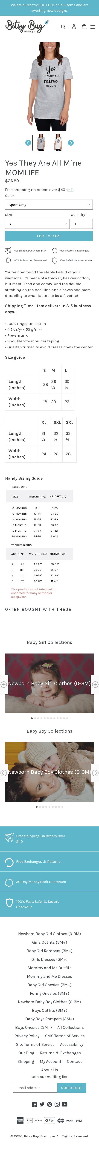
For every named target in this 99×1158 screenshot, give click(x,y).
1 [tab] (32, 718)
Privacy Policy (27, 1035)
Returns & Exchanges (60, 1052)
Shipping (25, 1061)
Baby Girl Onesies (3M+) (49, 984)
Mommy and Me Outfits (50, 967)
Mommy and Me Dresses (49, 976)
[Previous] (28, 143)
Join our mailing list (49, 1076)
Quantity (78, 214)
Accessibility (71, 1044)
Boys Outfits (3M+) (49, 1010)
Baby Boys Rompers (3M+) (49, 1018)
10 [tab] (61, 718)
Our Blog (26, 1052)
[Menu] (92, 26)
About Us (49, 1069)
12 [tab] (67, 718)
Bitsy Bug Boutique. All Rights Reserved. (56, 1136)
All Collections (70, 1027)
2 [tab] (35, 718)
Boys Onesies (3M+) (33, 1027)
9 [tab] (57, 718)
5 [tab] (45, 718)
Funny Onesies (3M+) (49, 993)
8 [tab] (54, 718)
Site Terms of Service (35, 1044)
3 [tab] (38, 718)
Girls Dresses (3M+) (49, 959)
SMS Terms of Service (65, 1035)
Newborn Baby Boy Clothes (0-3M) (49, 1001)
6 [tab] (48, 718)
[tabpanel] (49, 683)
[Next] (71, 143)
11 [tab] (64, 718)
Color (9, 195)
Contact (74, 1061)
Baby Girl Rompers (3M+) (49, 950)
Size (8, 214)
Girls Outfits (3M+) (49, 942)
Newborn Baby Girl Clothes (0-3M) (49, 933)
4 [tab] (41, 718)
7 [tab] (51, 718)
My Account (50, 1061)
